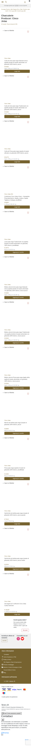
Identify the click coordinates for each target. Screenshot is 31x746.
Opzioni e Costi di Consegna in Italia (12, 667)
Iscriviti (4, 640)
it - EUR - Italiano (9, 681)
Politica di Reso (7, 659)
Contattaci (6, 654)
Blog (4, 672)
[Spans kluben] (15, 2)
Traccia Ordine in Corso (9, 670)
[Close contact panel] (2, 719)
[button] (28, 31)
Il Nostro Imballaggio (8, 664)
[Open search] (6, 2)
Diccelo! (25, 630)
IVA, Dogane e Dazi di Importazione (13, 662)
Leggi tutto (17, 71)
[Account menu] (25, 2)
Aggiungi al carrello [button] (18, 252)
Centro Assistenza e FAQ (9, 657)
